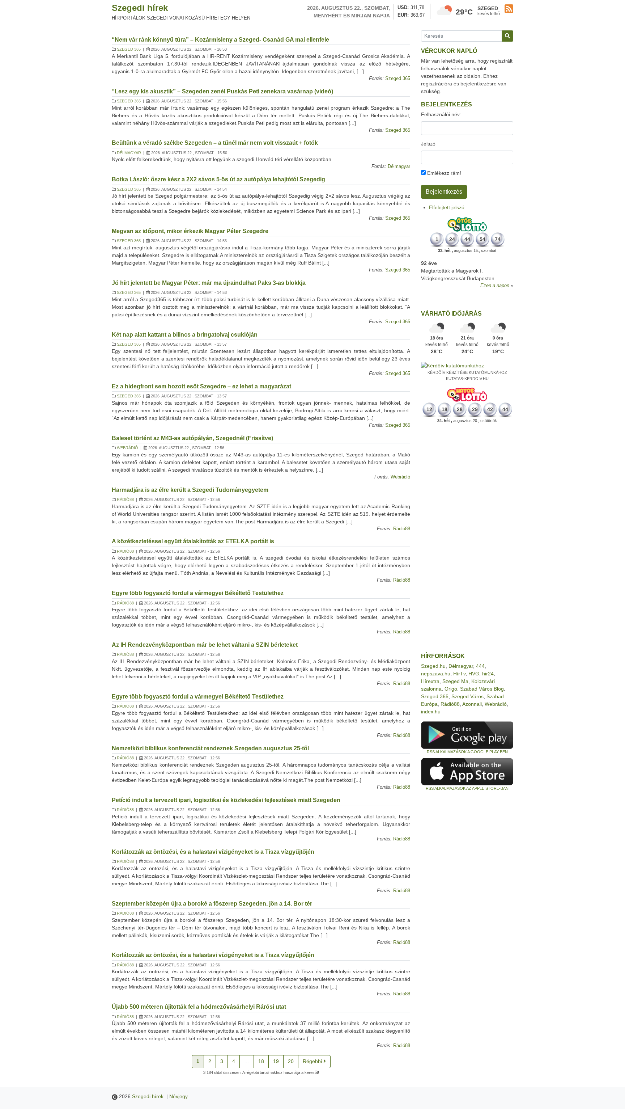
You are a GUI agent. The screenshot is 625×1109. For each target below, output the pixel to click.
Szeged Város (467, 696)
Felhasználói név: (441, 114)
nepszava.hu (435, 673)
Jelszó (428, 144)
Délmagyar (129, 153)
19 (276, 1061)
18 (261, 1061)
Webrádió (127, 448)
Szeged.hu (433, 666)
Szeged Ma (455, 681)
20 (291, 1061)
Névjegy (178, 1096)
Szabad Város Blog (482, 689)
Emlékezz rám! (443, 173)
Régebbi (313, 1061)
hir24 (488, 673)
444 (480, 666)
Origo (451, 689)
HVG (473, 673)
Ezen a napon (494, 285)
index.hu (431, 711)
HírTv (459, 673)
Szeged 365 (129, 49)
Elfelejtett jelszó (446, 207)
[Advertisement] (467, 538)
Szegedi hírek (140, 8)
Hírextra (430, 681)
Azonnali (472, 704)
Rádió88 (125, 499)
